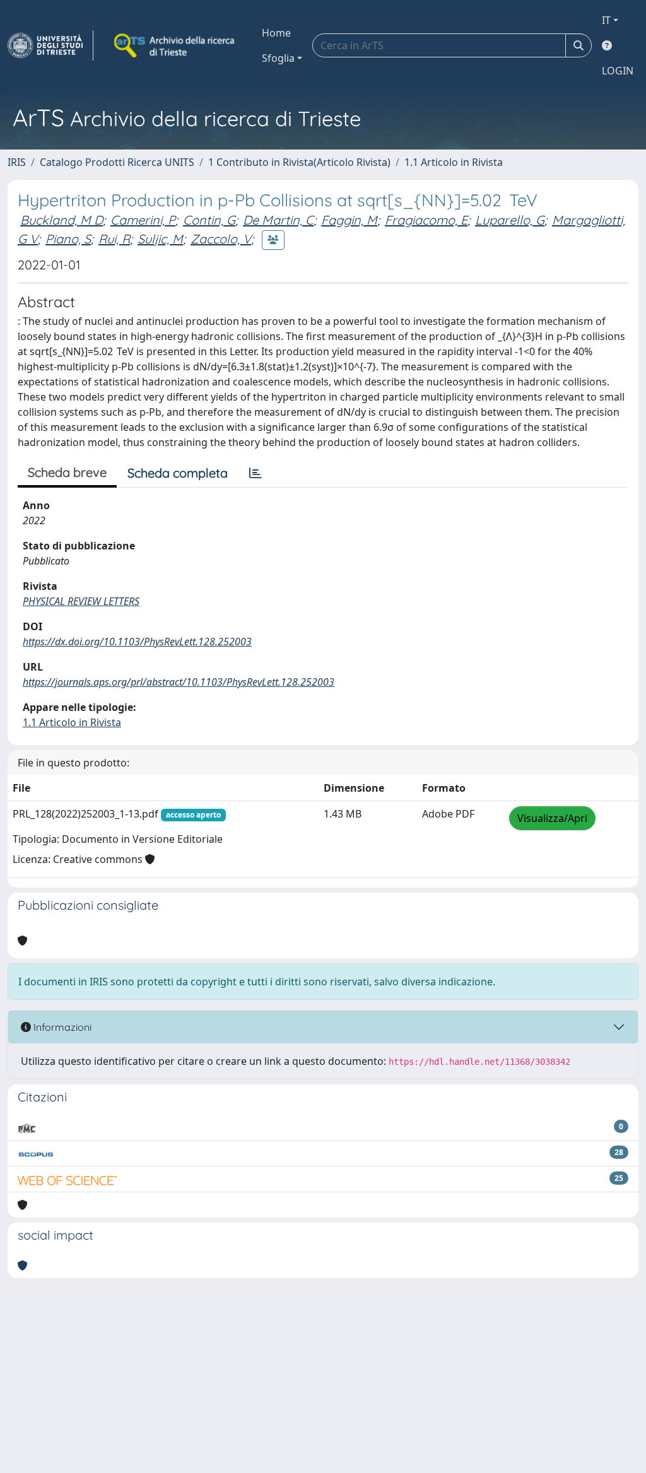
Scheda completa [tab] (177, 473)
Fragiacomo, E (426, 220)
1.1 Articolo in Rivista (453, 162)
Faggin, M (349, 220)
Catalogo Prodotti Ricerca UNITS (117, 162)
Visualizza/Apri (552, 818)
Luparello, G (509, 220)
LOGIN (617, 71)
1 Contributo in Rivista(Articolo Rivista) (299, 162)
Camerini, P (142, 220)
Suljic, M (160, 239)
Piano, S (68, 239)
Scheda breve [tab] (67, 472)
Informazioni (61, 1027)
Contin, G (209, 220)
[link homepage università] (175, 45)
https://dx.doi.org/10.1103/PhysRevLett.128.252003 (137, 641)
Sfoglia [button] (278, 58)
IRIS (17, 162)
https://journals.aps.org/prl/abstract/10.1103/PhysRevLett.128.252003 (178, 682)
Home (276, 33)
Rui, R (114, 239)
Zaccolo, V (221, 239)
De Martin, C (278, 220)
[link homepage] (50, 45)
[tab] (255, 473)
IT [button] (606, 20)
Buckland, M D (61, 220)
